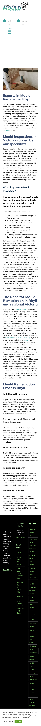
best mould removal (33, 540)
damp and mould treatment (32, 584)
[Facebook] (3, 575)
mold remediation (33, 651)
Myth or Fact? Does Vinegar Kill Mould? (20, 558)
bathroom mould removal (32, 532)
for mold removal (32, 592)
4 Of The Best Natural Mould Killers (20, 587)
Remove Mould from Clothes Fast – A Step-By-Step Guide (20, 604)
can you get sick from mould (32, 559)
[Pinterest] (6, 575)
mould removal (32, 684)
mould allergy (31, 657)
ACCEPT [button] (18, 721)
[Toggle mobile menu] (37, 3)
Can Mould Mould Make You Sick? (20, 573)
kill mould (32, 646)
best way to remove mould (32, 549)
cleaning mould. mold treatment (32, 572)
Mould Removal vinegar (32, 703)
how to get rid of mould (33, 617)
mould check (31, 664)
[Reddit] (9, 575)
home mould (31, 598)
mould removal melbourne (33, 693)
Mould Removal (20, 309)
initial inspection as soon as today (17, 338)
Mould (26, 340)
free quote (7, 130)
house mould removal (32, 607)
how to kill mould (32, 625)
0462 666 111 (20, 537)
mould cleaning (32, 671)
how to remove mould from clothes (31, 636)
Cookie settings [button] (8, 721)
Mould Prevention (33, 678)
